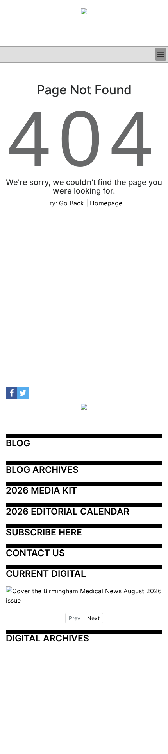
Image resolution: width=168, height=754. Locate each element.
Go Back (71, 203)
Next (93, 618)
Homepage (106, 203)
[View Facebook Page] (11, 393)
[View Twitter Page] (23, 393)
